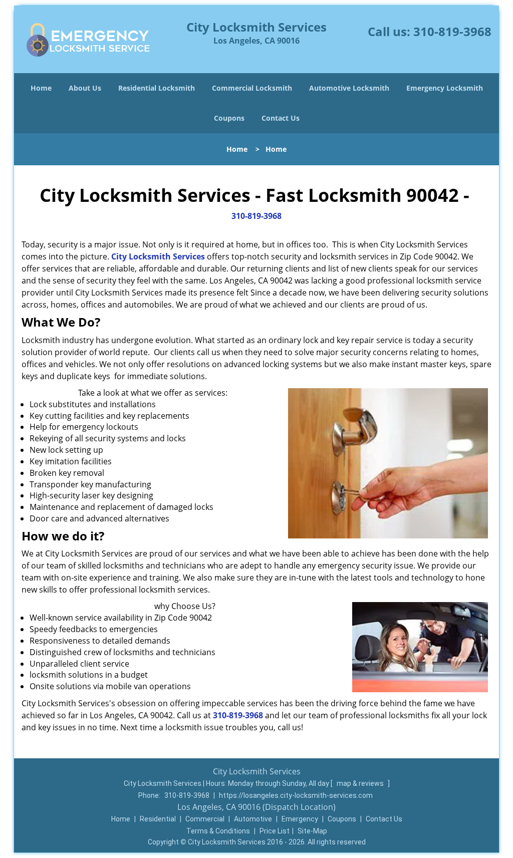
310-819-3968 (452, 31)
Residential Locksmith (156, 88)
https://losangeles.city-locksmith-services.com (296, 795)
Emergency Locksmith (444, 88)
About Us (85, 88)
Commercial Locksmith (252, 88)
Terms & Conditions (218, 831)
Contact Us (281, 118)
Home (41, 88)
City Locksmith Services (158, 256)
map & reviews (361, 783)
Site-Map (312, 831)
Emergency (300, 819)
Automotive (253, 819)
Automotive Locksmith (349, 88)
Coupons (229, 118)
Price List (275, 831)
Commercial (204, 819)
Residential (158, 819)
